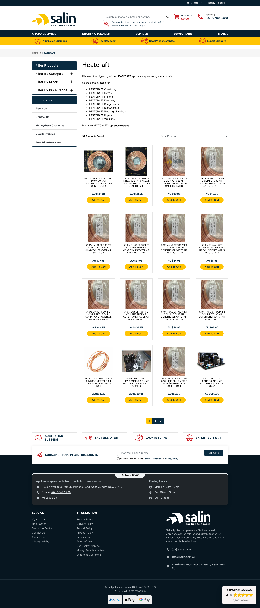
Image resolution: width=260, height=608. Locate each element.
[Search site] (167, 17)
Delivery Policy (85, 523)
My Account (39, 519)
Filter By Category (49, 74)
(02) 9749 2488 (217, 18)
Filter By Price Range (51, 90)
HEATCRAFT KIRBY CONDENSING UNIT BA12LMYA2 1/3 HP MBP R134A (212, 382)
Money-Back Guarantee (90, 550)
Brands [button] (223, 33)
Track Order (39, 523)
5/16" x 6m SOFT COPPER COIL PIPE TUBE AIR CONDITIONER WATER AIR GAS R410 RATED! (174, 315)
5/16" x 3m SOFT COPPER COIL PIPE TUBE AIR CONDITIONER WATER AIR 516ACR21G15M (98, 249)
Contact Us (38, 532)
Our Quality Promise (88, 545)
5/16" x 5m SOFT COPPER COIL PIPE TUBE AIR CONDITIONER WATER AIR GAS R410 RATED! (98, 315)
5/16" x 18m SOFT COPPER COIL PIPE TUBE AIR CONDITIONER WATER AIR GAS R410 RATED (174, 182)
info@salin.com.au (183, 557)
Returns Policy (85, 519)
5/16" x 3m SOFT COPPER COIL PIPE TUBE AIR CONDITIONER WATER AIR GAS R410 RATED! (136, 249)
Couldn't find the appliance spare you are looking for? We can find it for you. (138, 24)
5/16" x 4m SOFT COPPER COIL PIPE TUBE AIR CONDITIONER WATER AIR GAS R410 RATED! (174, 249)
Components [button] (183, 33)
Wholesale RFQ (40, 541)
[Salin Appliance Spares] (54, 28)
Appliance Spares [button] (44, 33)
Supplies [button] (142, 33)
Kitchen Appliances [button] (96, 33)
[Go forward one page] (161, 421)
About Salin (38, 536)
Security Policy (85, 536)
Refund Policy (85, 528)
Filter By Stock (47, 82)
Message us (49, 497)
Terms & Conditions (153, 458)
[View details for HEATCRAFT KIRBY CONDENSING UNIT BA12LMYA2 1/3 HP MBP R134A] (211, 362)
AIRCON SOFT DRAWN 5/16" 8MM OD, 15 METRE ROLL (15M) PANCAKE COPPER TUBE (98, 382)
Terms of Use (84, 541)
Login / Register (218, 3)
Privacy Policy (171, 458)
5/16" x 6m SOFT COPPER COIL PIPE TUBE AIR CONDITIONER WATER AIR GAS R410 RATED (136, 315)
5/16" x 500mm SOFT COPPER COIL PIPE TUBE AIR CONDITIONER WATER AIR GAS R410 (212, 249)
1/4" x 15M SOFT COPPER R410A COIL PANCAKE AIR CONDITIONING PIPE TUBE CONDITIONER (136, 182)
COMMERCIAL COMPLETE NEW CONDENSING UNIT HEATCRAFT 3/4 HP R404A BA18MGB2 (136, 382)
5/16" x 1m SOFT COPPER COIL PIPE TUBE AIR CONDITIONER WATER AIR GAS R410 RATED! (212, 182)
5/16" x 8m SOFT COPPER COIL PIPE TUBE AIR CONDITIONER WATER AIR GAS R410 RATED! (212, 315)
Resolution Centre (42, 528)
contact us (194, 3)
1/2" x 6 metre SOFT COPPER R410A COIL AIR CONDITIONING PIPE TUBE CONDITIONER (98, 182)
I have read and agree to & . (149, 458)
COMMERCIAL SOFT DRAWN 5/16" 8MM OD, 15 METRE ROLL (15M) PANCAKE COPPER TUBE (174, 382)
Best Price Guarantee (89, 554)
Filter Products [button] (47, 65)
